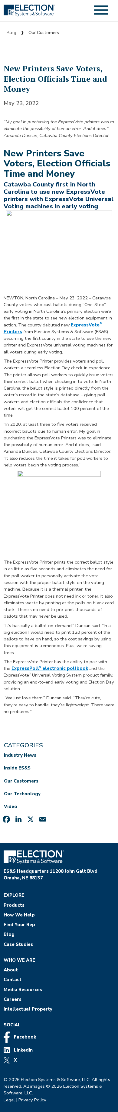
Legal (9, 1100)
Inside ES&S (17, 768)
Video (10, 806)
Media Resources (23, 990)
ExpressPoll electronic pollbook (49, 668)
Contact (12, 980)
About (11, 970)
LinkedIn (23, 1050)
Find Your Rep (19, 925)
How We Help (19, 915)
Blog (11, 32)
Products (14, 905)
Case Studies (18, 944)
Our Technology (22, 794)
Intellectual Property (28, 1009)
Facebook (24, 1037)
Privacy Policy (32, 1100)
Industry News (20, 755)
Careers (12, 999)
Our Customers (43, 32)
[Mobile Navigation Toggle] (101, 13)
